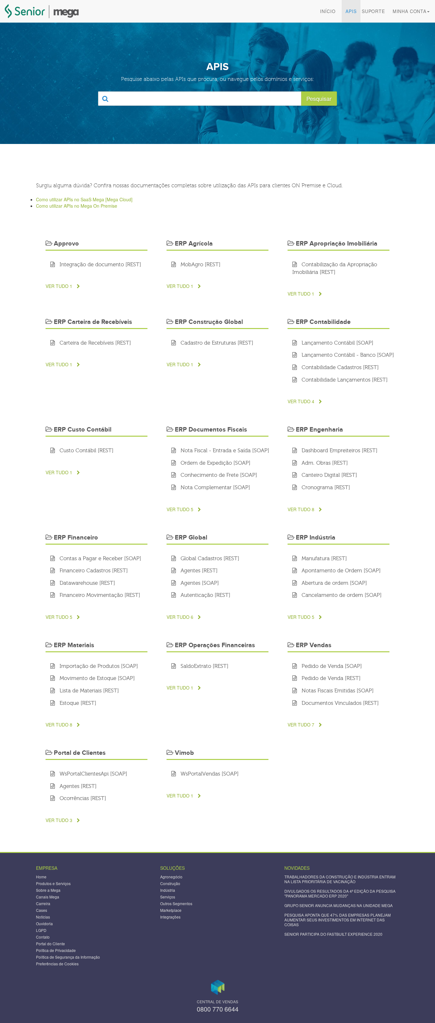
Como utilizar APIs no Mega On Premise (76, 206)
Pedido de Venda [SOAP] (331, 666)
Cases (41, 910)
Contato (43, 937)
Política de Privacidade (56, 950)
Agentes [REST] (198, 571)
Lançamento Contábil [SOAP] (336, 343)
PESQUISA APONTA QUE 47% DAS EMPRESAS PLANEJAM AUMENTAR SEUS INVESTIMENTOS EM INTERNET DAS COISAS (337, 919)
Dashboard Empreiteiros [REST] (338, 451)
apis (351, 11)
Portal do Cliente (50, 943)
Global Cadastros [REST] (209, 559)
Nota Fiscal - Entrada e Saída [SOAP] (224, 451)
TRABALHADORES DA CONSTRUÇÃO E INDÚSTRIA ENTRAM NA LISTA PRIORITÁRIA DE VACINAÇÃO (340, 879)
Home (41, 876)
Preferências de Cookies (57, 963)
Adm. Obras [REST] (324, 463)
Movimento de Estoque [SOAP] (96, 678)
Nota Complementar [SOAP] (214, 487)
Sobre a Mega (48, 890)
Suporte (373, 11)
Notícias (43, 916)
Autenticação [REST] (204, 595)
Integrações (170, 916)
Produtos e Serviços (53, 883)
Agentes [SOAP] (199, 583)
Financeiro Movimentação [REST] (99, 595)
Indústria (167, 890)
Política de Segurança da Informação (68, 957)
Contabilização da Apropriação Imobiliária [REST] (334, 268)
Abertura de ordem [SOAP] (333, 583)
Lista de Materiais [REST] (88, 691)
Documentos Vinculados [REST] (339, 703)
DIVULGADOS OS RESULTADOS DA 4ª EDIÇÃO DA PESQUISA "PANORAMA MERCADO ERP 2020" (340, 893)
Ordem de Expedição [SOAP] (214, 463)
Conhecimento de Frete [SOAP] (218, 475)
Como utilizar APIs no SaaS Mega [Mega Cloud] (84, 199)
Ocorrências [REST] (82, 798)
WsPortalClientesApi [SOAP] (92, 774)
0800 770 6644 (218, 1008)
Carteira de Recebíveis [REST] (94, 343)
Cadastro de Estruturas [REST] (216, 343)
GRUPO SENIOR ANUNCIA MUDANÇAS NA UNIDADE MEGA (338, 905)
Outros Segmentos (176, 903)
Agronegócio (171, 876)
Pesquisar (319, 98)
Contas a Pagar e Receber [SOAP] (99, 559)
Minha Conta (409, 11)
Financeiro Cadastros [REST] (93, 571)
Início (327, 11)
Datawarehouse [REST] (86, 583)
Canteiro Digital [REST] (328, 475)
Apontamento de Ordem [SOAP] (340, 571)
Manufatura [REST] (323, 559)
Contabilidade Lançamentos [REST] (344, 380)
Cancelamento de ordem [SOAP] (341, 595)
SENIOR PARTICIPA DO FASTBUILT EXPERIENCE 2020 (333, 934)
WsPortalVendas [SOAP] (209, 774)
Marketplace (171, 910)
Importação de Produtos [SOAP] (98, 666)
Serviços (167, 896)
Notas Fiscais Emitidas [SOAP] (337, 691)
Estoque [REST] (77, 703)
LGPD (41, 930)
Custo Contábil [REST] (85, 451)
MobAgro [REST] (199, 265)
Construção (170, 883)
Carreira (43, 903)
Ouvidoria (44, 923)
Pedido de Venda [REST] (330, 678)
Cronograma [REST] (325, 487)
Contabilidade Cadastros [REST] (339, 367)
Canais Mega (47, 896)
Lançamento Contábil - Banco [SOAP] (347, 355)
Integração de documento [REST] (99, 265)
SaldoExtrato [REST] (203, 666)
